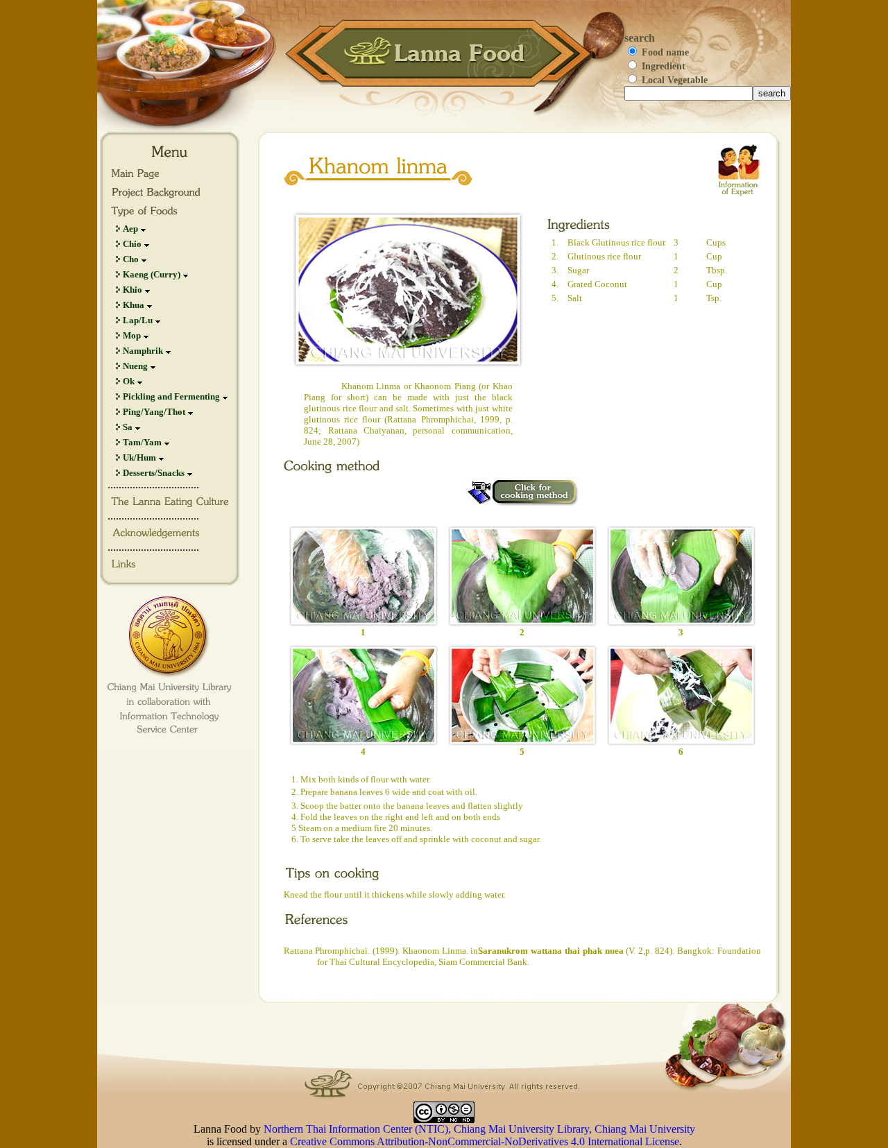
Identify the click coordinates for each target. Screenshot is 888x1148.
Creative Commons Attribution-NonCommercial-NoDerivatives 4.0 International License (484, 1141)
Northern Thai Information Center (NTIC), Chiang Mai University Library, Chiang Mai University (479, 1129)
